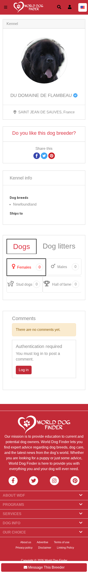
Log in (24, 370)
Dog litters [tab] (59, 246)
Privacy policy (24, 547)
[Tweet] (44, 155)
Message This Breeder (46, 567)
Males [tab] (66, 267)
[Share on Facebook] (36, 155)
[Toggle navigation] (5, 7)
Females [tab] (28, 267)
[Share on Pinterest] (51, 155)
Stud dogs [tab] (26, 284)
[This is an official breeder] (75, 95)
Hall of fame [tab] (64, 284)
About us (25, 542)
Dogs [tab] (21, 246)
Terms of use (61, 542)
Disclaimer (44, 547)
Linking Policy (65, 547)
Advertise (42, 542)
